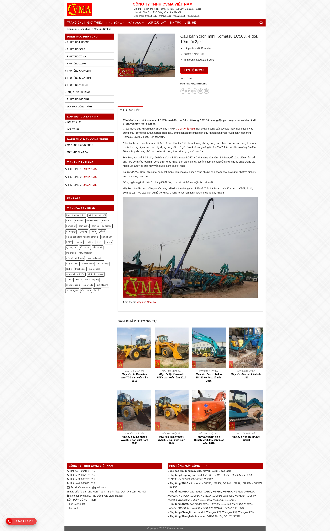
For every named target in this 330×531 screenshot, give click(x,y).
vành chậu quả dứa (75, 274)
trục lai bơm (94, 269)
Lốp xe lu (73, 129)
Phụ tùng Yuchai (77, 85)
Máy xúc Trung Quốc (80, 145)
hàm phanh (106, 237)
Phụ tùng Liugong (78, 42)
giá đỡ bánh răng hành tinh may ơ (82, 237)
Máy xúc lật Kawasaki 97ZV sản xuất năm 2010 (171, 376)
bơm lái (105, 220)
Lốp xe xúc (74, 122)
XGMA (79, 279)
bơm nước (84, 226)
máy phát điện (85, 253)
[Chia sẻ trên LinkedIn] (206, 91)
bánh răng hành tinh (75, 215)
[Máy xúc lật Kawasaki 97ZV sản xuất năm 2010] (172, 348)
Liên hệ (190, 22)
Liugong (78, 242)
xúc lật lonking (73, 285)
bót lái (69, 220)
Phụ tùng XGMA (76, 56)
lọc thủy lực (71, 247)
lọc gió (109, 242)
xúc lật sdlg (88, 285)
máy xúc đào (88, 263)
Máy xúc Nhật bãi (103, 29)
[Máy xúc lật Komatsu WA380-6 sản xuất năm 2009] (134, 410)
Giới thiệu (95, 22)
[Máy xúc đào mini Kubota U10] (246, 348)
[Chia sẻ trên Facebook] (183, 91)
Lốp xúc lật (156, 22)
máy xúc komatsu (95, 258)
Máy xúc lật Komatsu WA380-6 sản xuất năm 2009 (134, 440)
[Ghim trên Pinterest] (200, 91)
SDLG (69, 269)
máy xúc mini (72, 263)
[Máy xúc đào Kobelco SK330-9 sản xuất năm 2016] (209, 348)
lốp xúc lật (97, 247)
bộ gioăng (107, 226)
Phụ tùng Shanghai (79, 78)
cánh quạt (71, 231)
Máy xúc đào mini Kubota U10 (246, 376)
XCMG (69, 279)
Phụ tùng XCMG (76, 63)
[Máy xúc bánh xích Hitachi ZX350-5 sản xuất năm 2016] (209, 410)
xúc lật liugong (92, 279)
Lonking (89, 242)
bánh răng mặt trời (97, 215)
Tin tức (175, 22)
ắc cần (97, 290)
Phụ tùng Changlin (79, 70)
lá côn (99, 242)
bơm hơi (79, 220)
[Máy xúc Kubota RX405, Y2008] (246, 410)
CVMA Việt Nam (185, 128)
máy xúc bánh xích (75, 258)
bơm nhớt (70, 226)
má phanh (71, 253)
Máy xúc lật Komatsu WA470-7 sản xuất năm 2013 (134, 377)
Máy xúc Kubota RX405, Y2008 (246, 438)
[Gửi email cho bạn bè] (194, 91)
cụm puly (83, 231)
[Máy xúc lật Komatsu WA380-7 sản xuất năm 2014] (172, 410)
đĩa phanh (86, 290)
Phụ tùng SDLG (76, 49)
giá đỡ (102, 231)
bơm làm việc (92, 220)
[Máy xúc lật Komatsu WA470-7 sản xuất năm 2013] (134, 348)
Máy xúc (134, 22)
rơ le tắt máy (102, 263)
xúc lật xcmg (102, 285)
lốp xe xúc (85, 247)
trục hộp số (80, 269)
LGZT (69, 242)
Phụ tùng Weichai (78, 99)
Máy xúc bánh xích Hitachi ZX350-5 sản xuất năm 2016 (209, 440)
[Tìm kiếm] (261, 22)
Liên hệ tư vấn (194, 70)
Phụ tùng (114, 22)
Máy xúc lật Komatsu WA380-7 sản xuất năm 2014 (171, 440)
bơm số (95, 226)
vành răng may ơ (96, 274)
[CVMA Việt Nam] (97, 9)
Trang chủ (75, 22)
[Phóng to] (122, 73)
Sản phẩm (85, 29)
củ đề (93, 231)
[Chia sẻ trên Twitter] (189, 91)
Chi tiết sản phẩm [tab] (130, 110)
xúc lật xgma (72, 290)
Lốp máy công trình (79, 106)
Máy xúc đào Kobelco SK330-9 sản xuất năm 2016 (209, 377)
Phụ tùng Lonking (78, 92)
